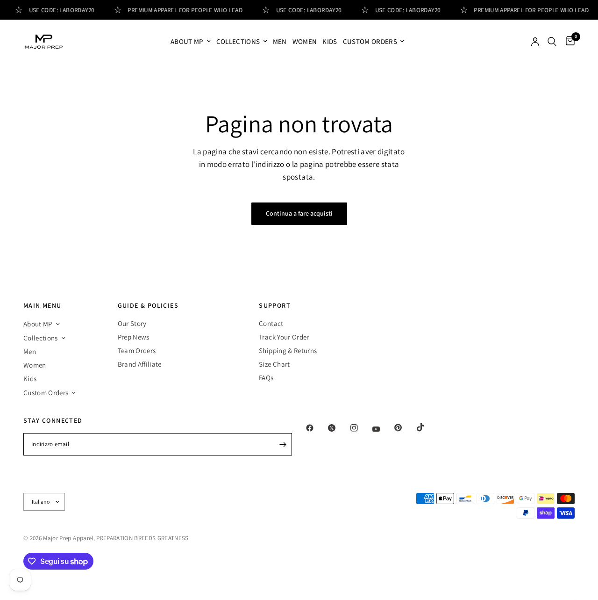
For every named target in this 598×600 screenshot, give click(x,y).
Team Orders (137, 350)
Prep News (134, 337)
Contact (271, 323)
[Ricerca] (552, 42)
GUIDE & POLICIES (148, 305)
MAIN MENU (42, 305)
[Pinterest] (404, 428)
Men (280, 41)
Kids (329, 41)
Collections (238, 41)
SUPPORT (275, 305)
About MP (187, 41)
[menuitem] (191, 41)
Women (304, 41)
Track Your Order (284, 337)
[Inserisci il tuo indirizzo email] (282, 444)
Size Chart (274, 364)
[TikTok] (427, 427)
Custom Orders (370, 41)
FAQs (266, 377)
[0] (568, 42)
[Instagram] (360, 428)
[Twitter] (338, 428)
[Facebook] (316, 428)
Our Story (132, 323)
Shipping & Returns (288, 350)
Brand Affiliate (140, 364)
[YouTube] (382, 429)
